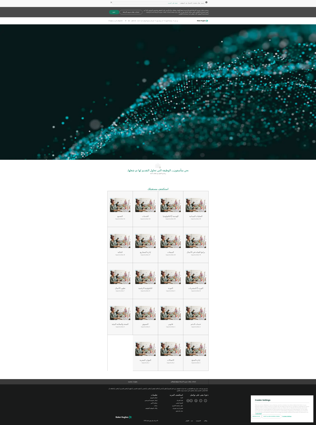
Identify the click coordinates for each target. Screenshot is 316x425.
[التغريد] (205, 400)
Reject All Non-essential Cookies (271, 416)
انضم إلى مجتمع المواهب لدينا (147, 21)
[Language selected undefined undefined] (127, 20)
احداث (138, 21)
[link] (145, 398)
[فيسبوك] (200, 400)
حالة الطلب (133, 21)
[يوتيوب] (188, 400)
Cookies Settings (286, 416)
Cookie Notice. (258, 413)
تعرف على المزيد (173, 3)
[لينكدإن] (196, 400)
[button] (131, 12)
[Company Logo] (203, 21)
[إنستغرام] (191, 400)
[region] (282, 408)
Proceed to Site (256, 416)
